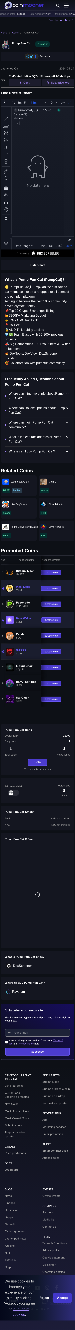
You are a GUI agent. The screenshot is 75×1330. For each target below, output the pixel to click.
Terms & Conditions (54, 1243)
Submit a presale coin (56, 1088)
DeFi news (11, 1210)
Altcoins (10, 1245)
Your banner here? (61, 20)
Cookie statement (53, 1257)
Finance (10, 1202)
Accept (62, 1298)
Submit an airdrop (53, 1096)
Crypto (9, 1267)
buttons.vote (51, 572)
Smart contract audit (55, 1150)
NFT (7, 1252)
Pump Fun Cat (31, 32)
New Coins (11, 1103)
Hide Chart (37, 265)
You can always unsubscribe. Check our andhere (36, 1042)
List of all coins (14, 1085)
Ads (44, 1119)
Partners (47, 1212)
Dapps (9, 1217)
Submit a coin (13, 1125)
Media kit (48, 1219)
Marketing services (54, 1126)
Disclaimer (49, 1264)
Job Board (11, 1169)
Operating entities (53, 1271)
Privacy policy (51, 1250)
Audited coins (50, 1157)
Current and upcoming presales (17, 1094)
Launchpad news (15, 1238)
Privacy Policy (26, 1043)
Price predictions (15, 1153)
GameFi (10, 1224)
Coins (15, 32)
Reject (44, 1298)
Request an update (54, 1103)
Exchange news (15, 1231)
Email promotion (52, 1134)
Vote (37, 762)
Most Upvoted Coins (17, 1111)
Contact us (49, 1226)
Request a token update (15, 1134)
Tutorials (10, 1259)
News (8, 1195)
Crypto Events (51, 1195)
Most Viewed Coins (17, 1118)
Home (4, 32)
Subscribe (37, 1051)
